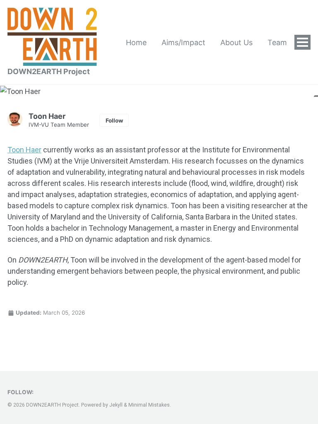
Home (136, 42)
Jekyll (116, 405)
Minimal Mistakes (149, 405)
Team (277, 42)
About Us (236, 42)
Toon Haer (24, 149)
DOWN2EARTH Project (48, 71)
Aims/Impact (183, 42)
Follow (114, 120)
